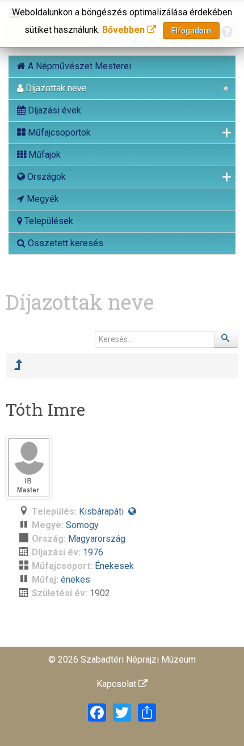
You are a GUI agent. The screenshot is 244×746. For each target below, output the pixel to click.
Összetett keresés (64, 243)
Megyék (41, 198)
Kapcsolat (117, 683)
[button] (132, 511)
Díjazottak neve (55, 88)
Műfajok (43, 154)
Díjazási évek (53, 110)
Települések (47, 221)
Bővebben (124, 29)
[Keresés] (226, 339)
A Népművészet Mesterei (78, 66)
